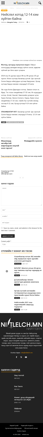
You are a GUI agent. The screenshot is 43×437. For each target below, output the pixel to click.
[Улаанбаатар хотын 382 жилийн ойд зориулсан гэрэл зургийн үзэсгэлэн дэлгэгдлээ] (7, 259)
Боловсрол (18, 263)
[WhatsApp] (19, 28)
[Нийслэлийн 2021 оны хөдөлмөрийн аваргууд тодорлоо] (7, 305)
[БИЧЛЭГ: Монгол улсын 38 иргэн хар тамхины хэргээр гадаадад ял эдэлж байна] (7, 271)
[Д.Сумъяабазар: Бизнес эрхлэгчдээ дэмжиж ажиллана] (7, 283)
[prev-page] (20, 177)
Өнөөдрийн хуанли (33, 141)
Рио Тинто (18, 386)
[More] (24, 28)
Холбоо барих (21, 431)
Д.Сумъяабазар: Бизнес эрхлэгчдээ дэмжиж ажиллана (26, 281)
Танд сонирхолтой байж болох (12, 156)
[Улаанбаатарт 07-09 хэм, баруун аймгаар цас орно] (7, 165)
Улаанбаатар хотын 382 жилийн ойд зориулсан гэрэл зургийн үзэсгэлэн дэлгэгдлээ (27, 258)
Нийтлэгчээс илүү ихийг (33, 156)
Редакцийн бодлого (27, 425)
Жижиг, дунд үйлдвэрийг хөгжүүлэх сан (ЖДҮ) (24, 398)
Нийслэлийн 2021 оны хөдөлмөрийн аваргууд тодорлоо (23, 304)
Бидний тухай (14, 425)
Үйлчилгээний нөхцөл (31, 428)
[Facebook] (3, 28)
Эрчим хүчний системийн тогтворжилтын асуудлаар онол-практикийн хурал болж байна (27, 293)
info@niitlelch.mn (27, 353)
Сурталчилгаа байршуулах (13, 428)
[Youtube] (26, 357)
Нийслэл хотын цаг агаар (15, 122)
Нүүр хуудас (4, 8)
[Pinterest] (14, 28)
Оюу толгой (19, 375)
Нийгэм (12, 8)
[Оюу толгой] (7, 378)
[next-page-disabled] (23, 177)
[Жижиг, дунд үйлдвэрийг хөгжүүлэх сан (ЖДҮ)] (7, 400)
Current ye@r (6, 241)
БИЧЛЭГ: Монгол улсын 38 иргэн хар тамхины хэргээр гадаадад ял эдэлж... (28, 270)
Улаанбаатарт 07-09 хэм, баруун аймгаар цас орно (7, 172)
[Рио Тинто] (7, 389)
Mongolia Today (12, 22)
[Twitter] (8, 28)
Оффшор (18, 408)
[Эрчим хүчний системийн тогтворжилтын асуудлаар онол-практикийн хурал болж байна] (7, 294)
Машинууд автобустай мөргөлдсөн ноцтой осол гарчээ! (10, 144)
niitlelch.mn (25, 434)
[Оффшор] (7, 411)
